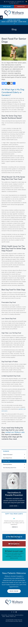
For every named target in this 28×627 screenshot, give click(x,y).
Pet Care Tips (6, 461)
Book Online (7, 6)
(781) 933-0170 (14, 3)
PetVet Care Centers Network (16, 621)
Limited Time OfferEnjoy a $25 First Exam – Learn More (14, 20)
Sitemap (8, 616)
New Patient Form (7, 458)
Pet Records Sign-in (15, 537)
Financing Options (7, 464)
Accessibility (11, 615)
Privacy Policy (4, 615)
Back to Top (13, 616)
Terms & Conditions (19, 615)
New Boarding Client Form (9, 467)
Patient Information (8, 454)
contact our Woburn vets (14, 432)
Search (3, 616)
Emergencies (21, 6)
